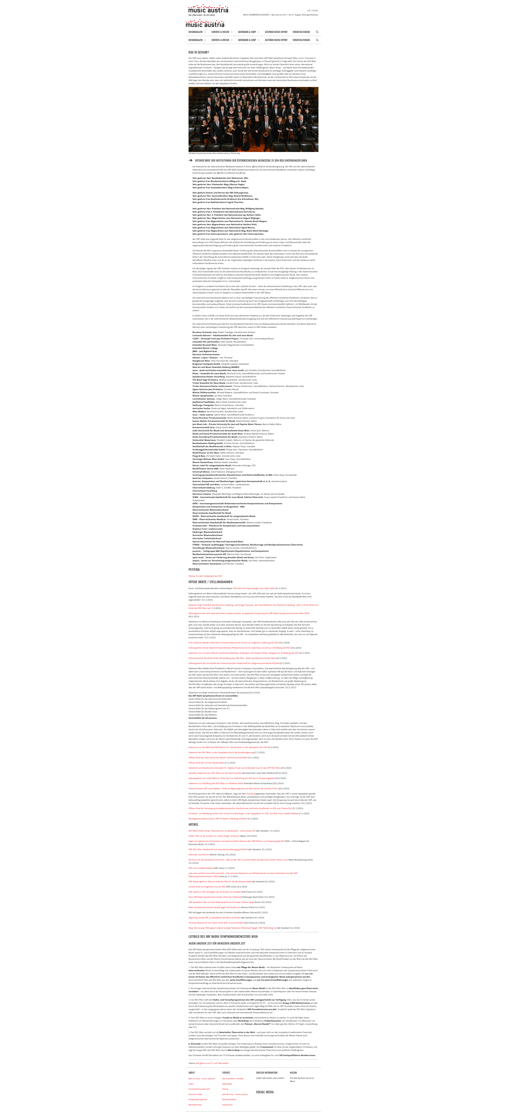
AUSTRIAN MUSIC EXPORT (276, 32)
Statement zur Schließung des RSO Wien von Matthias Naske (216, 783)
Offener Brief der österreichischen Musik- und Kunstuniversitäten (218, 757)
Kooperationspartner (198, 1099)
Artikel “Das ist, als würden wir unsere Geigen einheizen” (214, 836)
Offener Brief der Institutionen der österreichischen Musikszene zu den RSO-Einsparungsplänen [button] (251, 160)
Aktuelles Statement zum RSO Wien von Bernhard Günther (215, 773)
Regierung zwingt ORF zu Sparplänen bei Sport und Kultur (215, 917)
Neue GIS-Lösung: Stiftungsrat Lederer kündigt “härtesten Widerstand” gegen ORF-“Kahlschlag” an (233, 928)
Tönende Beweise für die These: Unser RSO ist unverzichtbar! (216, 922)
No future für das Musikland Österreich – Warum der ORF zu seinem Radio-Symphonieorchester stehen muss (238, 859)
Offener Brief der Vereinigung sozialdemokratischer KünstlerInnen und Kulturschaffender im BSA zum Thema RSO (240, 808)
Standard (251, 793)
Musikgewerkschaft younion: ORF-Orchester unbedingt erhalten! (218, 818)
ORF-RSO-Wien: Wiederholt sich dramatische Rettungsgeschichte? (218, 849)
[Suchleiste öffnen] (317, 32)
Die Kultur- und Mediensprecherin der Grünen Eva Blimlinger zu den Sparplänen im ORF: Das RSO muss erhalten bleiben (243, 813)
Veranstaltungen (301, 32)
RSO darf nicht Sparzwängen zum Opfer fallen (254, 588)
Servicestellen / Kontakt (233, 1078)
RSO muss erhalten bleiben (201, 868)
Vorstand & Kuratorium (199, 1089)
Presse (225, 1089)
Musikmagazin (196, 32)
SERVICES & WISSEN (220, 32)
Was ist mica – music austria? (202, 1078)
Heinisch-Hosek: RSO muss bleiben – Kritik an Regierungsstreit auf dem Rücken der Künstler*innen (233, 788)
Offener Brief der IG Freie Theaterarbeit (206, 762)
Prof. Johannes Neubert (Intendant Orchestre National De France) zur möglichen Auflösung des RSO (234, 642)
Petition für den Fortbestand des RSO (205, 576)
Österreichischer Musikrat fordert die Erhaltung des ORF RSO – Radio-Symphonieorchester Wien (232, 658)
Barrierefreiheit (229, 1099)
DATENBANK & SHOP (247, 32)
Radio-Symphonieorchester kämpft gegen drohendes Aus (214, 907)
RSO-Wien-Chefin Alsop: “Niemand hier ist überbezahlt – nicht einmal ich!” (222, 830)
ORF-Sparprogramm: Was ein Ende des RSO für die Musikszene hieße (220, 881)
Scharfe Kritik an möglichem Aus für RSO (207, 886)
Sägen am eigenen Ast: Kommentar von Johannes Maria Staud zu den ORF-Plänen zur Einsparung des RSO (237, 841)
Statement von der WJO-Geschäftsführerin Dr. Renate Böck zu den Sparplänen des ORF (228, 747)
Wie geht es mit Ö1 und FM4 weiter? (212, 1063)
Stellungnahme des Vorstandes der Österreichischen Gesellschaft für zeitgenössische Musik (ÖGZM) (234, 663)
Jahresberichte (195, 1104)
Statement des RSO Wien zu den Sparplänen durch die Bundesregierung (221, 752)
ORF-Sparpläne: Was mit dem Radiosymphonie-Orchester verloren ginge (221, 902)
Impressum (227, 1104)
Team (191, 1083)
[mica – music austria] (205, 23)
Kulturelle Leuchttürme (199, 854)
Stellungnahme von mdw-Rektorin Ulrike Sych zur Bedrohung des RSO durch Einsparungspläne (232, 778)
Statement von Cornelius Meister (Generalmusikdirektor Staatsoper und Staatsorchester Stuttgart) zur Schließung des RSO (244, 653)
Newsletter (227, 1083)
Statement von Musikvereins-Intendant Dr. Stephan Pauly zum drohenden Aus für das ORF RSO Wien (234, 768)
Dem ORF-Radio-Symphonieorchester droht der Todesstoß (215, 897)
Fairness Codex (195, 1094)
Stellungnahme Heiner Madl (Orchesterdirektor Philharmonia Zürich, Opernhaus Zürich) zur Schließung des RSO (239, 647)
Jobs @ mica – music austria (235, 1094)
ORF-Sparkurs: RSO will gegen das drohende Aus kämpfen (215, 891)
